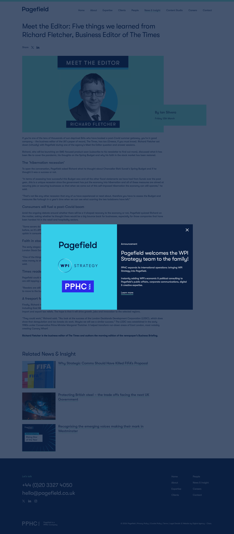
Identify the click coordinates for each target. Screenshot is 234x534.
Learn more (127, 292)
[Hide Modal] (187, 229)
